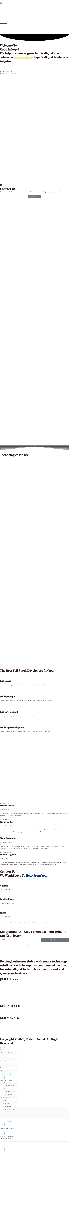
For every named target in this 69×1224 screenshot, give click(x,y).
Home (3, 21)
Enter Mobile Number (6, 1062)
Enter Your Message (6, 1106)
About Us (4, 983)
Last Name (3, 1056)
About (11, 21)
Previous (5, 1074)
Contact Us (5, 1000)
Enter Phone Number (6, 1094)
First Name (3, 1050)
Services (18, 21)
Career (4, 991)
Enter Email (3, 1068)
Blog (26, 21)
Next (65, 1074)
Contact (33, 21)
